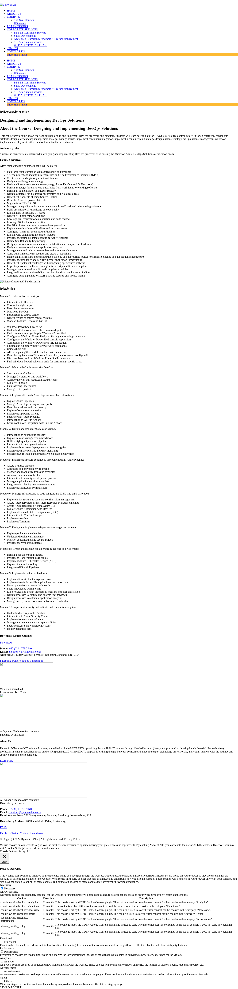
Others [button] (3, 977)
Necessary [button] (5, 884)
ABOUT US (14, 13)
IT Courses (20, 23)
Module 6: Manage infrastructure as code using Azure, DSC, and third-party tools (44, 493)
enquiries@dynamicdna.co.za (25, 651)
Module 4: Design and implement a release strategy (28, 428)
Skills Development (25, 35)
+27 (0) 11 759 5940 (20, 648)
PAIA (3, 827)
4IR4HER (12, 48)
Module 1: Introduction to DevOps (19, 296)
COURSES (13, 16)
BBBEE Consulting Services (30, 32)
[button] (119, 296)
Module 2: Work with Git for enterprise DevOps (26, 367)
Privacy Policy (72, 839)
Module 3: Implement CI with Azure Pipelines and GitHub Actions (37, 395)
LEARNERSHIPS (17, 26)
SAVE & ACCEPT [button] (10, 987)
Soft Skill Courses (24, 20)
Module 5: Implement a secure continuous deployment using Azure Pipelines (42, 459)
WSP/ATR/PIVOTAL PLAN (30, 45)
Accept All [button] (24, 851)
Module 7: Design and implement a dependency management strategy (38, 527)
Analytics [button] (5, 958)
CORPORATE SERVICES (22, 29)
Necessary (10, 888)
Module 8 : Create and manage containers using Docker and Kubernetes (39, 548)
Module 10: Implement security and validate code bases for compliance (39, 607)
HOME (11, 10)
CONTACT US (16, 51)
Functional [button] (6, 938)
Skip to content (8, 1)
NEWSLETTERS (17, 54)
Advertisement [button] (8, 967)
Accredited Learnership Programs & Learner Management (46, 38)
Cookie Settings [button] (8, 851)
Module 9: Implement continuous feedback (23, 573)
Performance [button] (7, 948)
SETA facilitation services (28, 42)
